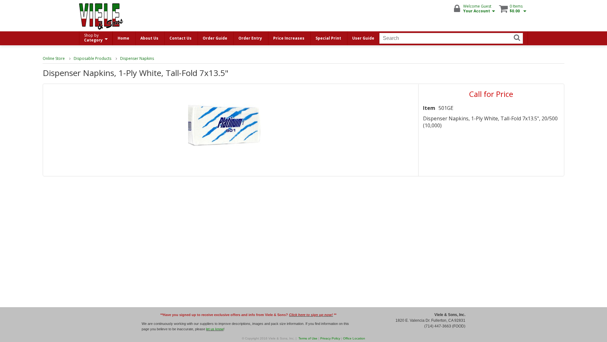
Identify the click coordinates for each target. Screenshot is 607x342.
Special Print (328, 38)
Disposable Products (92, 58)
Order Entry (250, 38)
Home (123, 38)
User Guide (363, 38)
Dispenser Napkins (137, 58)
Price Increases (288, 38)
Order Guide (215, 38)
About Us (149, 38)
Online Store (54, 58)
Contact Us (180, 38)
